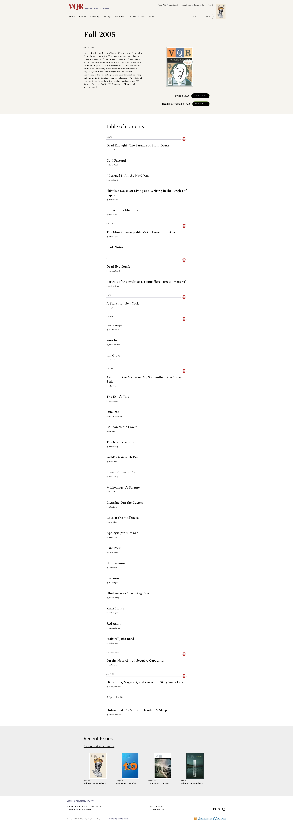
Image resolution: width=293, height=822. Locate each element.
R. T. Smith (112, 360)
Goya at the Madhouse (122, 517)
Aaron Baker (113, 567)
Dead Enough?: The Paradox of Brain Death (137, 145)
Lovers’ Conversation (121, 472)
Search (193, 17)
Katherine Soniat (114, 628)
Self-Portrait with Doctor (124, 457)
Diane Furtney (113, 447)
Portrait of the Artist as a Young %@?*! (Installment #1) (146, 281)
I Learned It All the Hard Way (127, 175)
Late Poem (114, 548)
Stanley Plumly (113, 165)
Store (203, 5)
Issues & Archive (174, 5)
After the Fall (116, 697)
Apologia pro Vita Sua (122, 532)
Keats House (115, 608)
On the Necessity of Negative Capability (135, 660)
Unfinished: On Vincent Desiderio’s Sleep (136, 710)
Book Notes (114, 247)
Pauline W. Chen (114, 150)
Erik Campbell (113, 200)
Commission (115, 563)
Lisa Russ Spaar (113, 613)
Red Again (113, 623)
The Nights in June (120, 442)
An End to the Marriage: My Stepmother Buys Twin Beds (143, 379)
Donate (196, 5)
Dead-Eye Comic (118, 266)
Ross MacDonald (114, 271)
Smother (112, 340)
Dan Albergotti (113, 583)
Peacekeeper (115, 325)
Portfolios (119, 16)
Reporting (95, 16)
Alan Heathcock (114, 330)
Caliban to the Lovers (121, 427)
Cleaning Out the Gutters (124, 502)
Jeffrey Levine (113, 507)
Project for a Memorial (122, 210)
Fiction (82, 16)
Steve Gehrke (113, 462)
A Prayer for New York (122, 303)
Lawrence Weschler (115, 714)
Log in (208, 17)
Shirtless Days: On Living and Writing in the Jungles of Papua (146, 193)
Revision (112, 578)
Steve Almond (113, 180)
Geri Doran (112, 431)
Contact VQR (113, 819)
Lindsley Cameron (115, 687)
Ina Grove (113, 355)
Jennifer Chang (114, 598)
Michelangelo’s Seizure (123, 487)
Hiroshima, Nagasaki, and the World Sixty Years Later (145, 682)
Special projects (148, 16)
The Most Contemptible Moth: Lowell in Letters (141, 232)
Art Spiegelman (114, 286)
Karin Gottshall (113, 401)
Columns (132, 16)
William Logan (113, 237)
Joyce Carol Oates (114, 345)
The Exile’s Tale (117, 396)
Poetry (107, 16)
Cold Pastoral (116, 160)
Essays (72, 16)
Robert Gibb (113, 386)
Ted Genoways (113, 665)
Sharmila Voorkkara (115, 416)
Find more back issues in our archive (99, 746)
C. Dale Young (113, 552)
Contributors (186, 5)
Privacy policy (123, 819)
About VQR (162, 5)
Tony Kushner (113, 308)
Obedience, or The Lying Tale (127, 593)
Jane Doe (112, 411)
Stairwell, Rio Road (120, 638)
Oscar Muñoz (113, 215)
